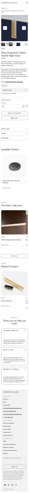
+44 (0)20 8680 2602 (9, 411)
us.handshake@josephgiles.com (12, 414)
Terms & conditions (8, 423)
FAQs (4, 441)
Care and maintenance (9, 444)
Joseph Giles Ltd (8, 435)
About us (5, 399)
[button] (27, 106)
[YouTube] (16, 485)
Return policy (7, 426)
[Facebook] (5, 485)
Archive (5, 453)
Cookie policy (7, 432)
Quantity (4, 103)
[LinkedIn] (12, 485)
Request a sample (8, 447)
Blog (4, 402)
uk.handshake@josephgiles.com (12, 408)
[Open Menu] (27, 3)
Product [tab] (4, 85)
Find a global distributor (10, 450)
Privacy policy (7, 429)
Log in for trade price (5, 99)
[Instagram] (9, 485)
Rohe (3, 49)
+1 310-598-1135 (8, 417)
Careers (5, 405)
